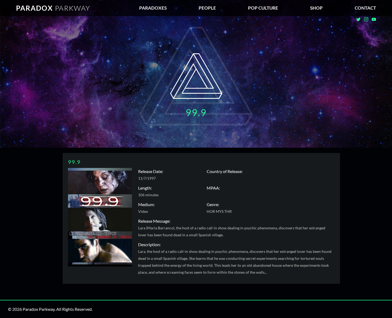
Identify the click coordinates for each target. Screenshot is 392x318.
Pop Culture (263, 8)
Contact (365, 8)
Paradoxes (153, 8)
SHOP (316, 8)
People (207, 8)
